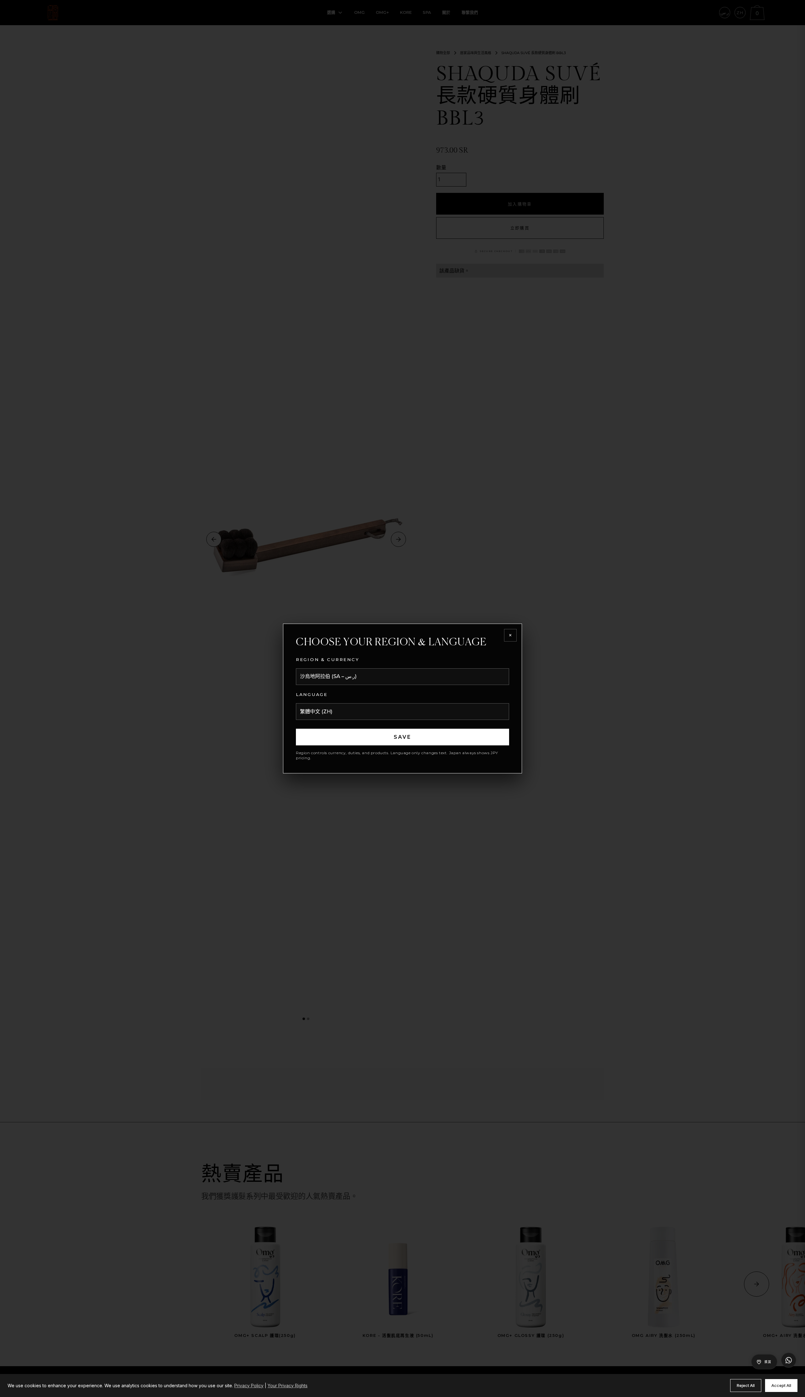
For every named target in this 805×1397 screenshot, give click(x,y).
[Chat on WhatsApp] (788, 1360)
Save (403, 737)
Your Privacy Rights (288, 1385)
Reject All (746, 1385)
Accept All (781, 1385)
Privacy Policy (249, 1385)
